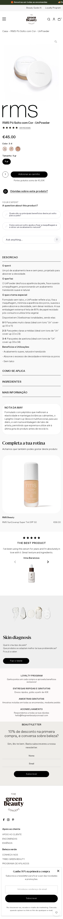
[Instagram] (8, 820)
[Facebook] (3, 820)
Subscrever (31, 774)
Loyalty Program (53, 8)
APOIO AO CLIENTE (12, 834)
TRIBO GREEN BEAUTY (13, 859)
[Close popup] (58, 871)
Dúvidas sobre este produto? (29, 191)
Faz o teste (16, 661)
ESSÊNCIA (7, 843)
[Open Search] (48, 19)
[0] (59, 19)
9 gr (6, 161)
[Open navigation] (4, 19)
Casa (5, 31)
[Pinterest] (13, 820)
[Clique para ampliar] (55, 41)
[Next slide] (47, 561)
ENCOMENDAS (9, 839)
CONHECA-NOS (10, 855)
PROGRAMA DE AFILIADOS (15, 864)
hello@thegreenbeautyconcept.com (31, 716)
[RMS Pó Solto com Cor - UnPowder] (31, 513)
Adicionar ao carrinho (29, 174)
